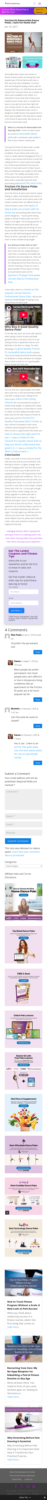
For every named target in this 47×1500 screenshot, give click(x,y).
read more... (13, 1326)
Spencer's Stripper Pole (20, 275)
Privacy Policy (16, 1479)
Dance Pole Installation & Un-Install (22, 1472)
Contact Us (28, 1479)
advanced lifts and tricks (28, 183)
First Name (13, 587)
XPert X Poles (32, 421)
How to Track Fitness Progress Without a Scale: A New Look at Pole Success (23, 1305)
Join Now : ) (16, 610)
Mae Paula (16, 634)
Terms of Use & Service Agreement (22, 1476)
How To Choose (39, 11)
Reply (37, 652)
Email (11, 598)
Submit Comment (18, 841)
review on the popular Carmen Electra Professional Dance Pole (22, 293)
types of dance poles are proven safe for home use (22, 209)
